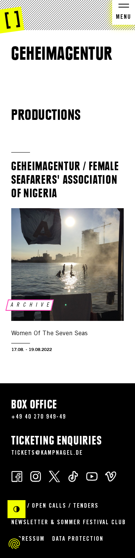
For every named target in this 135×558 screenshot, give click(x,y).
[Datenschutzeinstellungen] (14, 543)
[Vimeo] (110, 476)
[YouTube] (92, 476)
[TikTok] (73, 476)
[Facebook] (16, 476)
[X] (54, 476)
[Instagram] (35, 476)
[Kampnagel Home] (12, 17)
